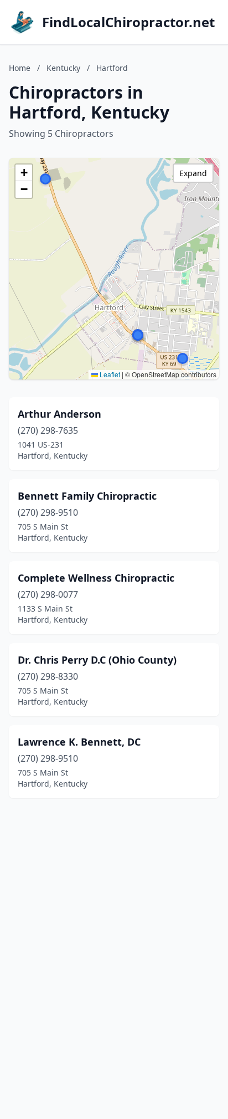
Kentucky (63, 68)
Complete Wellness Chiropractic (96, 577)
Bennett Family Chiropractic (87, 495)
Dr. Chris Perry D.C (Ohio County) (97, 659)
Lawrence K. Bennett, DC (79, 741)
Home (19, 68)
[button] (45, 178)
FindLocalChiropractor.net (128, 22)
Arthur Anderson (59, 413)
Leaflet (109, 374)
